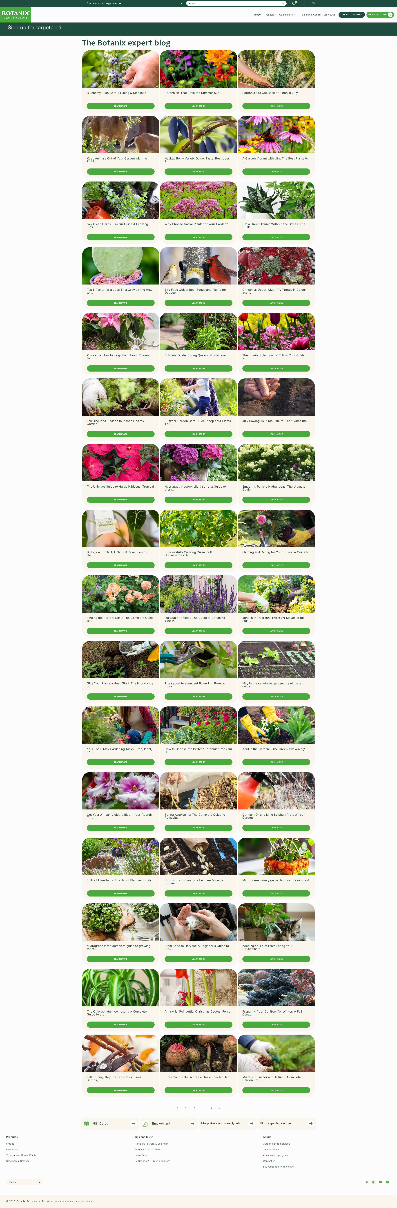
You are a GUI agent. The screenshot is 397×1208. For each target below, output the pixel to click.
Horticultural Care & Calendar (151, 1143)
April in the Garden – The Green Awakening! (273, 749)
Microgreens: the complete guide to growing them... (118, 947)
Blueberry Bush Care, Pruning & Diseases (116, 92)
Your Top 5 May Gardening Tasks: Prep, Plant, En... (119, 750)
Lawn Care (141, 1155)
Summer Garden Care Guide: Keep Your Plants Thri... (198, 422)
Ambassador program (275, 1155)
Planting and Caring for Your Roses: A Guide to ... (275, 554)
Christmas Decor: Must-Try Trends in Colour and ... (274, 291)
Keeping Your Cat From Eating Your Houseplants (267, 947)
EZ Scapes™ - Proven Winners (152, 1160)
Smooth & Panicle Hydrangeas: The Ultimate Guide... (274, 488)
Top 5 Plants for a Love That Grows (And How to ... (119, 291)
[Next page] (219, 1108)
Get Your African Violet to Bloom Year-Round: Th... (119, 816)
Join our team (271, 1149)
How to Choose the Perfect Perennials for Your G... (198, 750)
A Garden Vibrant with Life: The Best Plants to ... (275, 160)
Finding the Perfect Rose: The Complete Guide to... (120, 619)
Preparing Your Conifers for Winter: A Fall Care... (272, 1013)
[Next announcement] (181, 3)
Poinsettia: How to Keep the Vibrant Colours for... (118, 357)
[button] (258, 15)
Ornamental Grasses (18, 1160)
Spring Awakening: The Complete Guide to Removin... (195, 816)
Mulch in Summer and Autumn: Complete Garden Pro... (271, 1079)
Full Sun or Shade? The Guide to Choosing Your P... (195, 619)
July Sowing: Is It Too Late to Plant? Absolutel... (276, 420)
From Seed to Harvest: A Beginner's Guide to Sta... (197, 947)
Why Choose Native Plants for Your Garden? (196, 224)
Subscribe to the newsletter (279, 1166)
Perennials (12, 1149)
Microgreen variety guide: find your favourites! (275, 880)
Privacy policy (63, 1201)
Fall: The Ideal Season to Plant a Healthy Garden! (115, 422)
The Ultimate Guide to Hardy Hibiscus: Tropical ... (120, 488)
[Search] (283, 3)
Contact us (269, 1160)
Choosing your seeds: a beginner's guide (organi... (194, 882)
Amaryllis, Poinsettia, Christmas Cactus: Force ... (198, 1013)
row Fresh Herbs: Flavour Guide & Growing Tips (117, 226)
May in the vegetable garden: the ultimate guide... (272, 685)
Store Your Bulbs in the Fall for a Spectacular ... (198, 1077)
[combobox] (236, 3)
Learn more (120, 106)
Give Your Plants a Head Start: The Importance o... (120, 685)
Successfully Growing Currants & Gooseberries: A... (188, 554)
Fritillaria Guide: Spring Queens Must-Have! (196, 355)
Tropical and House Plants (21, 1155)
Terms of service (83, 1201)
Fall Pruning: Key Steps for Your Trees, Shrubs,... (114, 1079)
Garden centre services (276, 1143)
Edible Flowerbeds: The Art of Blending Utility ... (119, 882)
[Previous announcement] (83, 3)
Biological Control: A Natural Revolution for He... (117, 554)
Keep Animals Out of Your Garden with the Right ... (117, 160)
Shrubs (10, 1143)
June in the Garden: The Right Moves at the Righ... (273, 619)
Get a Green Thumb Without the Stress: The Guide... (274, 226)
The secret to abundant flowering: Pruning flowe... (195, 685)
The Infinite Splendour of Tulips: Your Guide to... (273, 357)
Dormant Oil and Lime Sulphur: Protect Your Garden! (273, 816)
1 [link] (177, 1108)
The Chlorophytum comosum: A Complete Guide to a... (117, 1013)
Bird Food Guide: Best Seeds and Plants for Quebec (195, 291)
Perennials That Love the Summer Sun (192, 92)
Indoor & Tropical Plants (148, 1149)
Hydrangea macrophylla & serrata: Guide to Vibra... (195, 488)
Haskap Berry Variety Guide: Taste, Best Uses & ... (197, 160)
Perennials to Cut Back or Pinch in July (270, 92)
